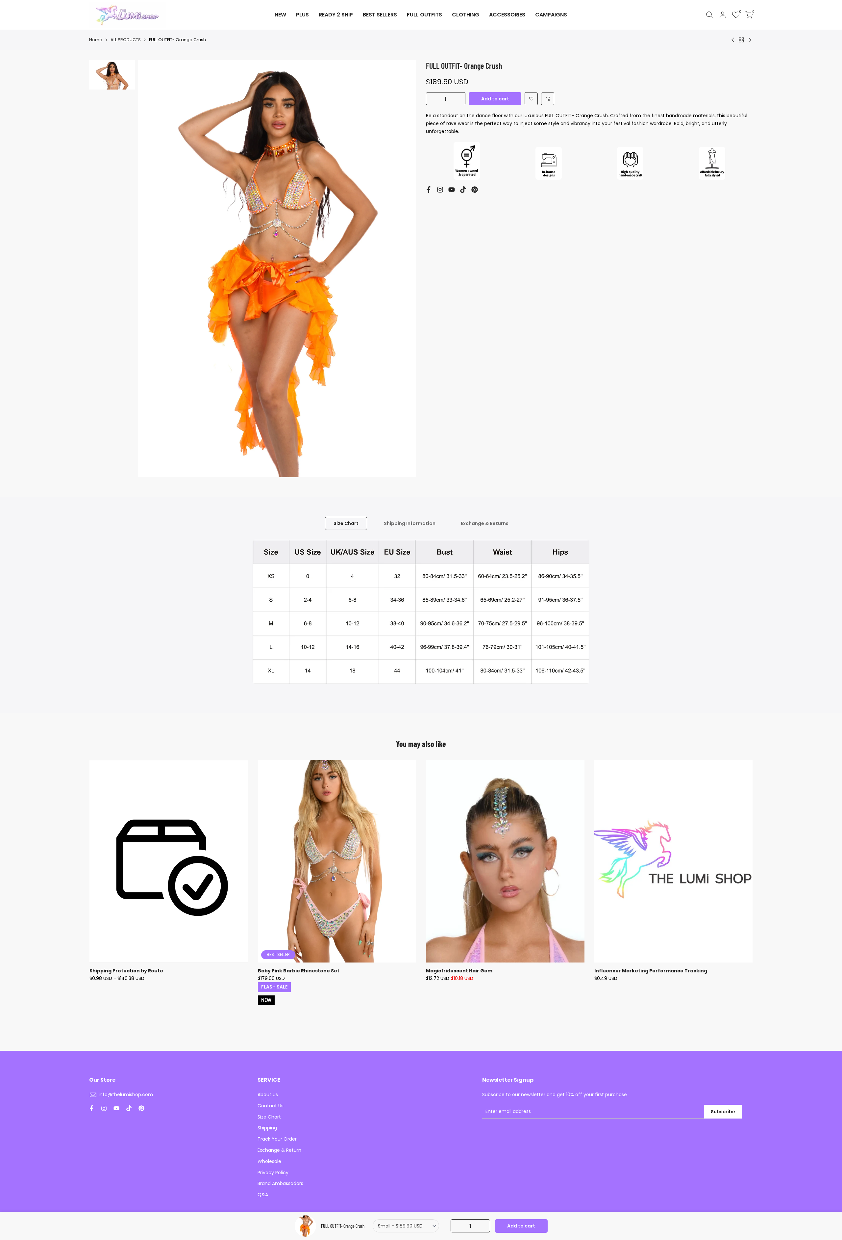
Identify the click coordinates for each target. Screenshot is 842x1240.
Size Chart (346, 523)
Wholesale (269, 1161)
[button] (531, 98)
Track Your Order (277, 1139)
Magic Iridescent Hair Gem (459, 970)
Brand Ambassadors (280, 1183)
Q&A (263, 1194)
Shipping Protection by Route (126, 970)
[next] (402, 268)
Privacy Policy (273, 1172)
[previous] (151, 268)
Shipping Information (409, 523)
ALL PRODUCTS (126, 40)
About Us (268, 1094)
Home (95, 40)
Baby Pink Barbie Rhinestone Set (298, 970)
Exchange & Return (279, 1150)
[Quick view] (242, 798)
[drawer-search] (709, 15)
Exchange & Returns (484, 523)
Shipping (267, 1127)
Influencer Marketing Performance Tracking (650, 970)
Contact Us (271, 1105)
